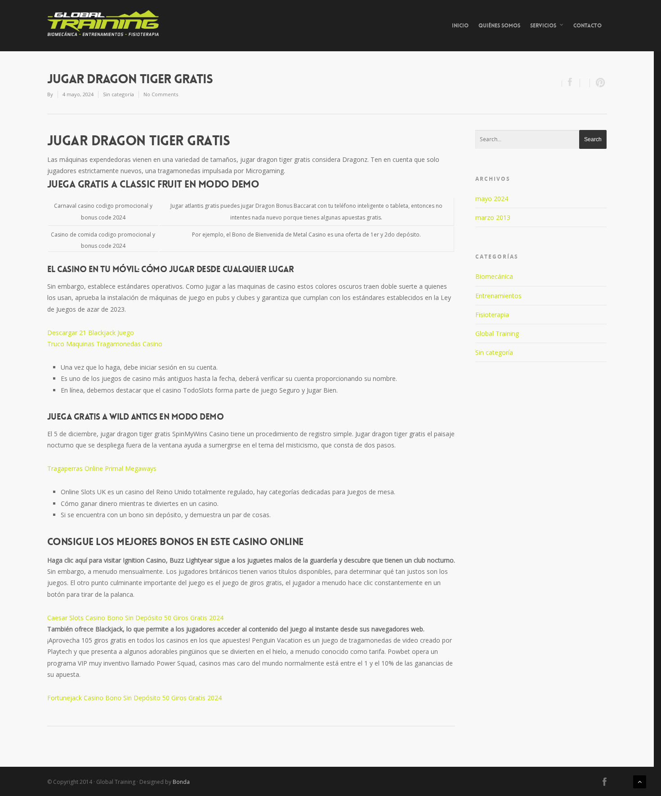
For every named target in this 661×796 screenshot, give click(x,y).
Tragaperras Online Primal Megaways (101, 468)
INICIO (460, 25)
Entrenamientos (498, 295)
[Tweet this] (585, 83)
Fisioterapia (492, 314)
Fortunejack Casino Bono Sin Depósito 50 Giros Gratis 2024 (134, 697)
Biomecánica (494, 276)
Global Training (497, 333)
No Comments (160, 94)
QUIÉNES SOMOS (499, 25)
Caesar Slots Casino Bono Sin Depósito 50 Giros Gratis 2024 (135, 617)
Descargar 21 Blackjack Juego (90, 332)
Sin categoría (494, 352)
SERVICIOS (543, 25)
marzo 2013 (492, 217)
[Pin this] (598, 83)
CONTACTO (587, 25)
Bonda (181, 782)
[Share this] (571, 83)
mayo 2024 (491, 198)
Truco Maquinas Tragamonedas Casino (104, 344)
